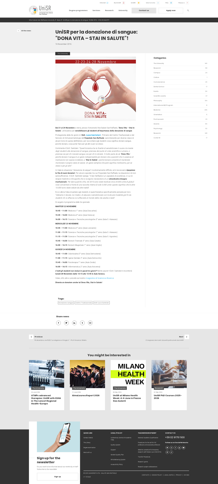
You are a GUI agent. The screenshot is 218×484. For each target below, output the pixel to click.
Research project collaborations (147, 467)
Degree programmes (78, 10)
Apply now (170, 10)
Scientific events (180, 96)
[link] (46, 385)
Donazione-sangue (66, 303)
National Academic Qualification (148, 438)
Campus (180, 73)
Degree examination (89, 447)
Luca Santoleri (93, 135)
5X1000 (186, 475)
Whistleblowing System (118, 459)
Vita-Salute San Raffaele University (42, 20)
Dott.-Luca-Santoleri (101, 303)
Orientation (180, 114)
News (59, 20)
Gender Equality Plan (117, 455)
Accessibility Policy (117, 464)
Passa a (181, 3)
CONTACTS (145, 475)
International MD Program (180, 105)
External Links (150, 3)
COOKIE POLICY (157, 475)
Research (109, 10)
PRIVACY (179, 475)
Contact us (144, 10)
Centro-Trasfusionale (84, 303)
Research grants (143, 462)
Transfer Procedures (144, 457)
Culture (180, 77)
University (123, 10)
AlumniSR (117, 3)
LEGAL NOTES (169, 475)
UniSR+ (133, 3)
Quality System (115, 445)
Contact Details (88, 438)
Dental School (180, 87)
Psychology (180, 128)
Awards (180, 124)
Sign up (57, 476)
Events (180, 91)
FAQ (166, 3)
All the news (26, 31)
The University (180, 63)
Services (96, 10)
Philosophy (180, 101)
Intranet (103, 3)
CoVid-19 (180, 138)
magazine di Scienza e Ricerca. (100, 278)
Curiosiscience (180, 82)
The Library (86, 442)
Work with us (87, 452)
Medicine (180, 110)
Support (113, 450)
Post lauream (180, 119)
